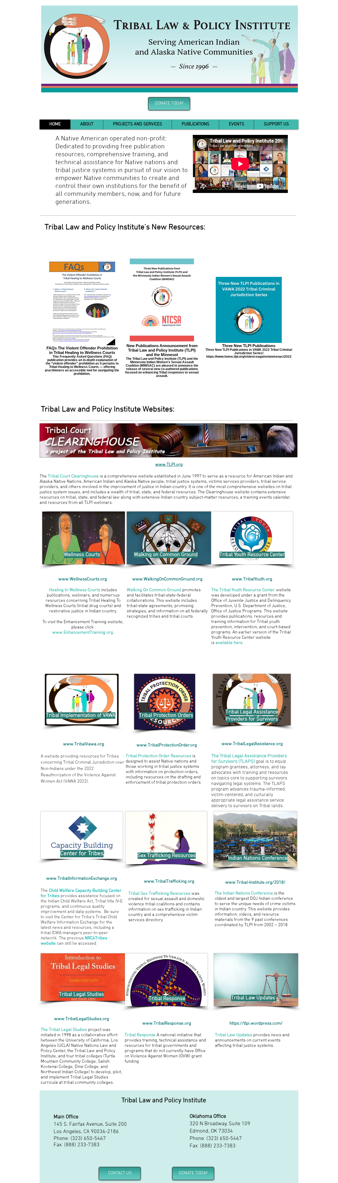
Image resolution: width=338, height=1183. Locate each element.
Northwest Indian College (64, 1072)
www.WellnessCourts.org (83, 579)
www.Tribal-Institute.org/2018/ (255, 882)
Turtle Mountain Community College (78, 1059)
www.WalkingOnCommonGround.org (167, 579)
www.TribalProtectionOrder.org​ (167, 745)
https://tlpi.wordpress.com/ (256, 1023)
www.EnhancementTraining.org (82, 632)
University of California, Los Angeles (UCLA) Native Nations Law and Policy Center (79, 1046)
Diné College (86, 1067)
